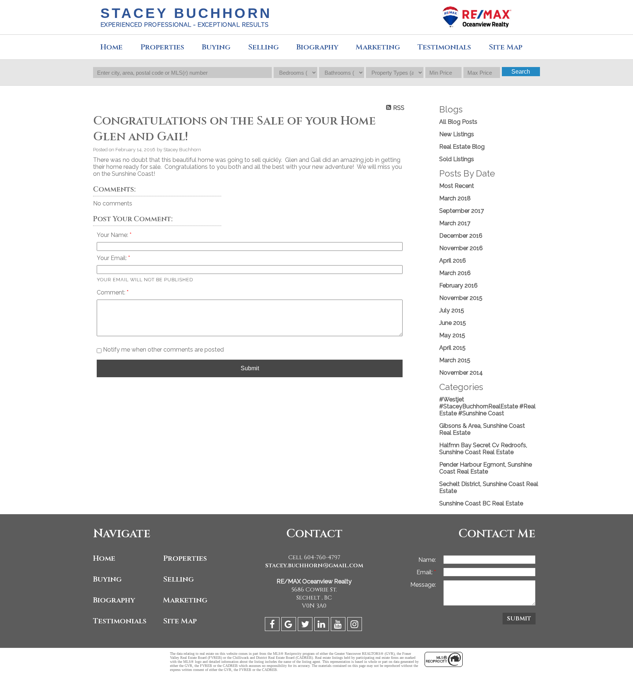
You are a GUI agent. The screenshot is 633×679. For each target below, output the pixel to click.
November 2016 (461, 248)
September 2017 (461, 210)
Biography (317, 47)
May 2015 (452, 335)
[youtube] (339, 625)
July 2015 (451, 310)
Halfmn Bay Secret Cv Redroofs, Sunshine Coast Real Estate (483, 449)
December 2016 (460, 235)
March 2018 (455, 198)
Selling (263, 47)
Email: (425, 572)
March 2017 (454, 223)
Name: (427, 559)
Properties (185, 558)
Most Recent (456, 185)
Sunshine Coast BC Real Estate (481, 503)
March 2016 (455, 273)
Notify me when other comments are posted (162, 349)
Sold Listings (456, 159)
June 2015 (452, 322)
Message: (423, 584)
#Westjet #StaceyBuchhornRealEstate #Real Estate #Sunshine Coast (487, 406)
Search (520, 71)
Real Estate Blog (462, 146)
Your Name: (113, 234)
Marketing (185, 600)
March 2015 (454, 360)
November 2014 (461, 372)
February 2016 (458, 285)
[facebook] (273, 625)
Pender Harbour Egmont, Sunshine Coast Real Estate (485, 468)
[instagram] (355, 625)
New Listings (456, 134)
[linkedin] (322, 625)
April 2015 (452, 347)
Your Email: (112, 258)
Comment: (112, 292)
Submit (250, 368)
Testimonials (444, 47)
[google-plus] (289, 625)
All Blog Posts (458, 121)
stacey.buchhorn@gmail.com (314, 565)
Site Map (180, 621)
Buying (216, 47)
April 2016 (452, 260)
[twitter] (306, 625)
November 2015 (460, 297)
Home (111, 47)
